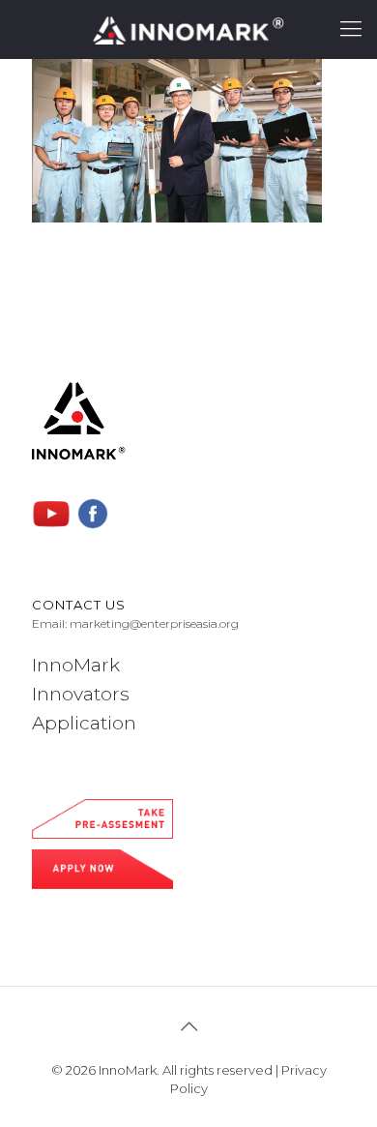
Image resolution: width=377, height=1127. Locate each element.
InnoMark (76, 665)
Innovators (81, 694)
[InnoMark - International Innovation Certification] (188, 29)
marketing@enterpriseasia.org (154, 623)
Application (84, 723)
